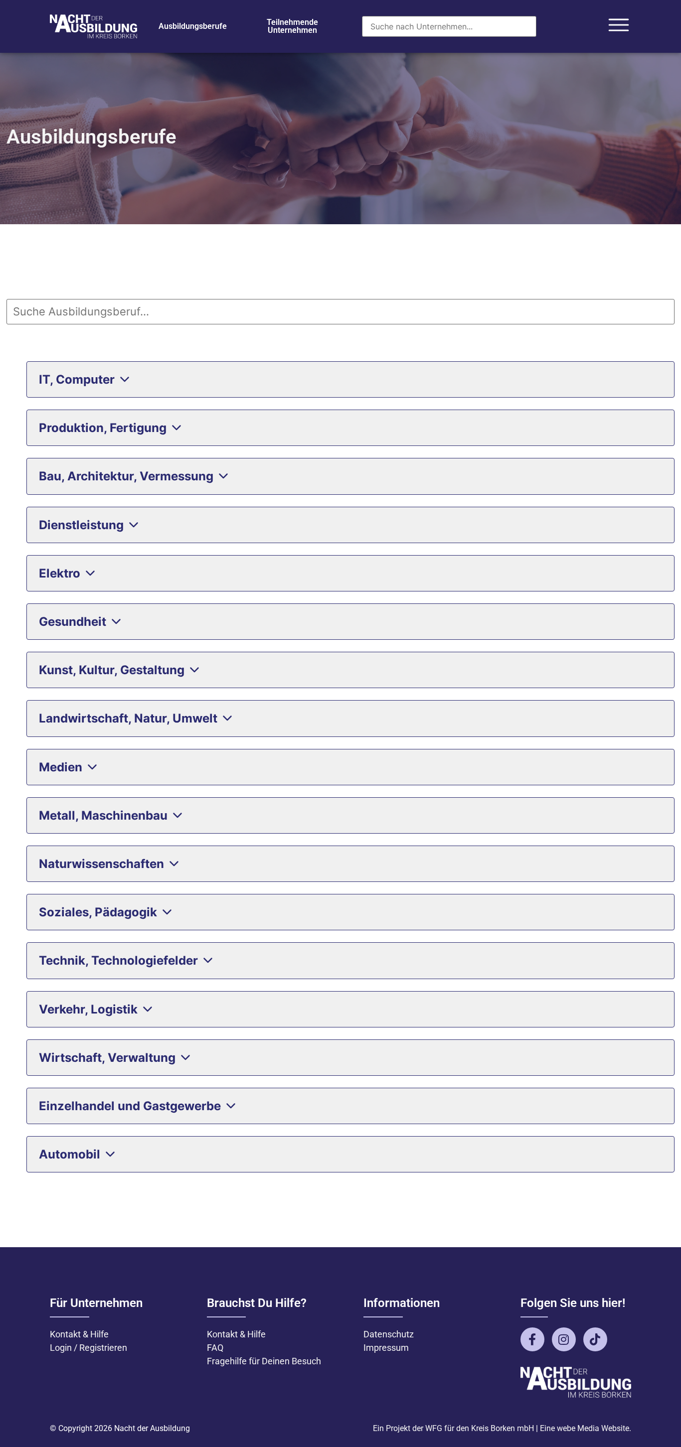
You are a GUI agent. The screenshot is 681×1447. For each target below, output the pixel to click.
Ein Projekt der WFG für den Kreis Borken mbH (453, 1428)
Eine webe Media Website (584, 1428)
